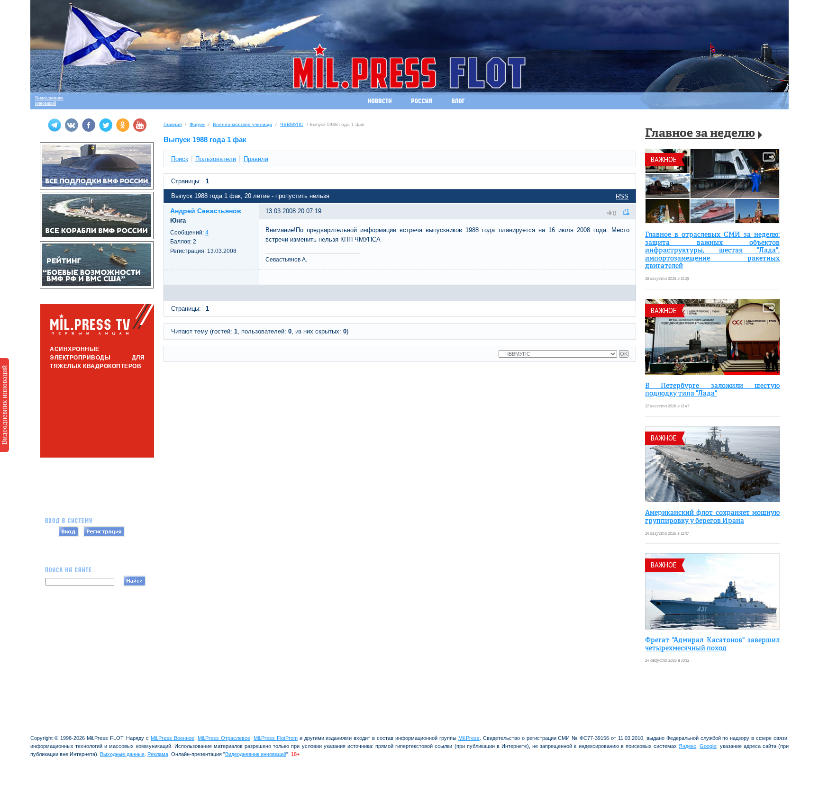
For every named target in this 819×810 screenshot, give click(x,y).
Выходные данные (122, 754)
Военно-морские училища (242, 124)
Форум (197, 124)
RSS (622, 196)
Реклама (157, 754)
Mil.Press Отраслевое (224, 738)
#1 (626, 211)
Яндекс (687, 746)
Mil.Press (469, 738)
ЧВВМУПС (291, 124)
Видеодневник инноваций (4, 405)
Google (708, 746)
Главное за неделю (700, 134)
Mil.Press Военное (172, 738)
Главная (173, 124)
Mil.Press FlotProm (276, 738)
